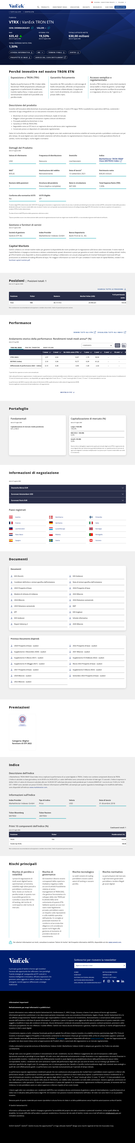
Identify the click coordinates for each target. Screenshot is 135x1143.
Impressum (107, 975)
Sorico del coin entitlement (49, 57)
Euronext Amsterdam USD (22, 494)
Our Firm (109, 7)
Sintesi (73, 52)
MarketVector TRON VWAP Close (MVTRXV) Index (111, 160)
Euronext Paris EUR (19, 500)
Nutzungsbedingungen (84, 980)
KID (39, 52)
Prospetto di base (19, 57)
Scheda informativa (20, 52)
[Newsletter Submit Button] (124, 965)
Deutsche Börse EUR (19, 488)
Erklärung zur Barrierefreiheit (87, 983)
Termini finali (55, 52)
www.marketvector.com (38, 787)
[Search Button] (38, 7)
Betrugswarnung (110, 972)
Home (76, 972)
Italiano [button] (121, 2)
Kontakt (77, 975)
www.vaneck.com (115, 942)
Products (45, 7)
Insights (86, 7)
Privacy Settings (110, 977)
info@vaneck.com (111, 1113)
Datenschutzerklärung (84, 977)
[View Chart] (124, 345)
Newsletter (120, 7)
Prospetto (60, 1038)
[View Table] (117, 345)
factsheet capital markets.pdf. (19, 260)
